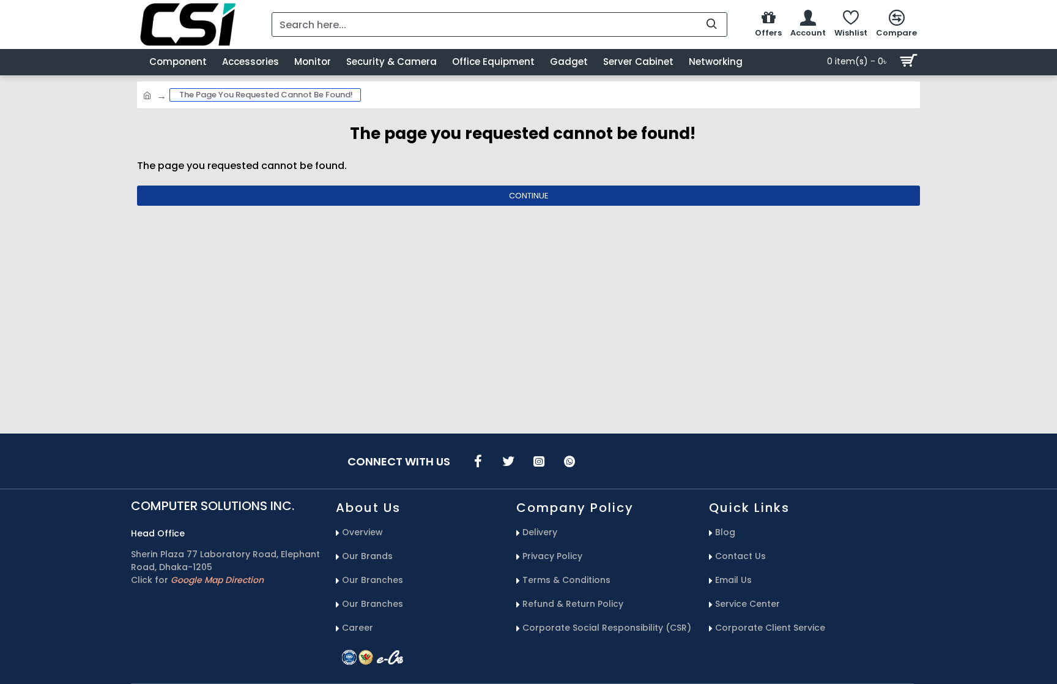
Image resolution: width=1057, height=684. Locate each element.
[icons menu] (477, 461)
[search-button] (711, 24)
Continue (529, 195)
